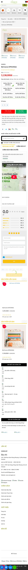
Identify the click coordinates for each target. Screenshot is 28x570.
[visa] (7, 561)
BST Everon (14, 553)
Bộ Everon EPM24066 (8, 350)
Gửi (14, 261)
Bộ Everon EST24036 (8, 307)
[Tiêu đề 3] (11, 435)
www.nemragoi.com (11, 475)
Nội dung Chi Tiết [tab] (8, 146)
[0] (26, 2)
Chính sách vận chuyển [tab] (10, 149)
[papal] (3, 561)
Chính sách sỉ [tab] (20, 146)
